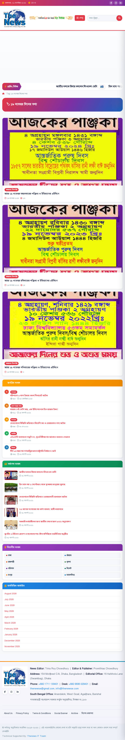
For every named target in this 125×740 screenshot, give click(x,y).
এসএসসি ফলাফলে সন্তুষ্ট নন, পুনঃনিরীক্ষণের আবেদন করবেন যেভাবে (40, 437)
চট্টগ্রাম (69, 555)
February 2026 (11, 628)
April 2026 (9, 617)
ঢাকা (9, 555)
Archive (74, 713)
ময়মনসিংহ (71, 575)
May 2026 (9, 611)
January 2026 (11, 634)
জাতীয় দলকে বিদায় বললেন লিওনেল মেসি (56, 86)
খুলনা (69, 562)
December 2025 (12, 640)
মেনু (81, 18)
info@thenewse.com (67, 688)
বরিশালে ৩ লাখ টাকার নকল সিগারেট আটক (29, 395)
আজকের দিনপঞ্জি (11, 190)
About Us (8, 713)
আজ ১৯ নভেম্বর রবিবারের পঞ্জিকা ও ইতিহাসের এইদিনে (31, 281)
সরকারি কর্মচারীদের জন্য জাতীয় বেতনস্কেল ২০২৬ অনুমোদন (45, 521)
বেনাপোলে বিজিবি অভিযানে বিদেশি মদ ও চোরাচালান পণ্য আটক (38, 423)
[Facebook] (111, 3)
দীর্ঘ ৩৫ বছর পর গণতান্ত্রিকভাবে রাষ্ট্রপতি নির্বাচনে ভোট (33, 451)
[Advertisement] (62, 58)
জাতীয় (13, 434)
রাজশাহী (11, 562)
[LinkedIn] (120, 3)
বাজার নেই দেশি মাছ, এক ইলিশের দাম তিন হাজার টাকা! (34, 409)
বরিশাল (11, 568)
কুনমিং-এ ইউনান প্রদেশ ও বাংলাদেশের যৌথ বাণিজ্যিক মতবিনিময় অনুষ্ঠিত (36, 534)
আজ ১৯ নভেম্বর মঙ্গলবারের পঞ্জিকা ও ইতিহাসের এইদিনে (32, 194)
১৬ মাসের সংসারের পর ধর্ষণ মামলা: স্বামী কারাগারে (41, 509)
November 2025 (12, 646)
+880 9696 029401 (78, 684)
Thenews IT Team (36, 736)
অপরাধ (13, 392)
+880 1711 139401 (48, 684)
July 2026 (9, 599)
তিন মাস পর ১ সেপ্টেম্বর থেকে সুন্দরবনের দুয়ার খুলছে (42, 484)
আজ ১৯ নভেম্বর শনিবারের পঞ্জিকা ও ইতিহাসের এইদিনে (31, 367)
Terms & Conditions (41, 713)
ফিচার (13, 448)
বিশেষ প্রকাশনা (87, 713)
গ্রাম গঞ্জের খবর (16, 406)
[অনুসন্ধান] (119, 18)
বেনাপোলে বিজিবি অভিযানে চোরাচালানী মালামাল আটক (43, 497)
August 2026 (10, 593)
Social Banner (61, 713)
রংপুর (10, 575)
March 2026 (10, 623)
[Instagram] (116, 3)
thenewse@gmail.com (42, 688)
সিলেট (69, 568)
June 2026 (9, 605)
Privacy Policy (22, 713)
